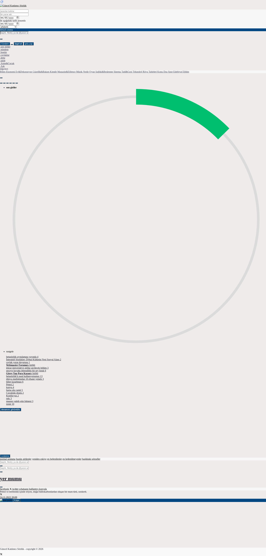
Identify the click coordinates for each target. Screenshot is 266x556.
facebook (5, 489)
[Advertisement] (92, 432)
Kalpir (16, 500)
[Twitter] (1, 554)
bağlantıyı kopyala (38, 489)
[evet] (1, 465)
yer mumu (11, 478)
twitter (15, 489)
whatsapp (24, 489)
